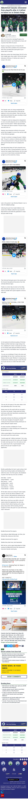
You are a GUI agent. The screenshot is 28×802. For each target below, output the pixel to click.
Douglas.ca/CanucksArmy (7, 642)
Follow (15, 67)
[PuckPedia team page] (22, 646)
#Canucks (5, 565)
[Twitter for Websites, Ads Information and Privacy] (25, 98)
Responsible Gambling (21, 783)
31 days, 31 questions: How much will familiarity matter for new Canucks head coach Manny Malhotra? (13, 694)
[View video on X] (14, 85)
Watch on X (21, 74)
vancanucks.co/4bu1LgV (9, 579)
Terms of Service (12, 783)
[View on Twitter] (25, 66)
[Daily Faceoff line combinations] (19, 646)
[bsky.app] (11, 646)
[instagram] (22, 759)
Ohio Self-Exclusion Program (8, 789)
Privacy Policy (6, 783)
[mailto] (14, 646)
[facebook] (5, 646)
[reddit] (17, 646)
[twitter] (8, 646)
